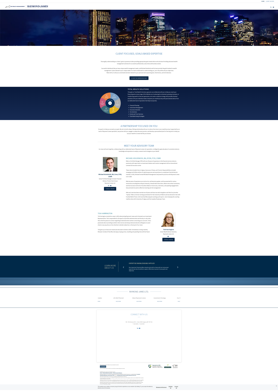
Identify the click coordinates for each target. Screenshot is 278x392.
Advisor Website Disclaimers (107, 372)
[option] (150, 267)
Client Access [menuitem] (270, 1)
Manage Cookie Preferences (117, 372)
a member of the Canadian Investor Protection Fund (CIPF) (126, 375)
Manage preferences (161, 387)
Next (183, 299)
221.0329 (136, 324)
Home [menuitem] (263, 1)
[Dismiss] (276, 386)
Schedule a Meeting (110, 188)
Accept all (176, 387)
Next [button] (177, 267)
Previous (96, 299)
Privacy (101, 372)
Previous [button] (123, 267)
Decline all (170, 387)
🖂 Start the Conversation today (139, 78)
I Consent (103, 366)
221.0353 (142, 324)
